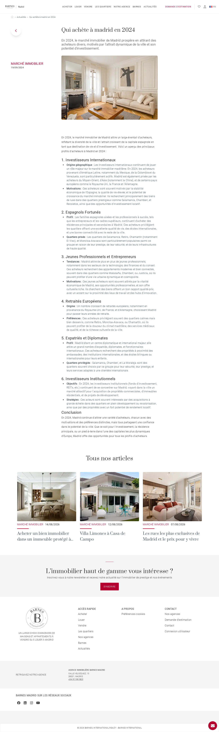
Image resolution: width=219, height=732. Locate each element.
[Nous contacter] (212, 725)
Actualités (150, 7)
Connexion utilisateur (177, 631)
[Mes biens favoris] (199, 7)
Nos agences (85, 637)
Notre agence (122, 7)
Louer (78, 7)
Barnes (137, 7)
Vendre (88, 7)
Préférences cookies (133, 614)
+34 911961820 (75, 679)
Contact (169, 625)
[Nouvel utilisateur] (205, 7)
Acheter (67, 7)
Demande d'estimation (178, 7)
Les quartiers (103, 7)
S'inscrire (110, 586)
